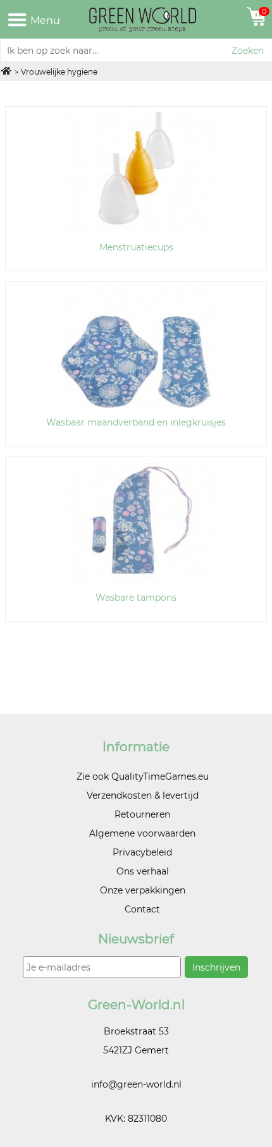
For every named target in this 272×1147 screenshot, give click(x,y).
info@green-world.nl (136, 1084)
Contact (142, 909)
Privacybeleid (142, 852)
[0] (249, 22)
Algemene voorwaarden (142, 833)
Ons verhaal (142, 871)
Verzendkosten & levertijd (143, 795)
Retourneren (142, 814)
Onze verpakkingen (142, 890)
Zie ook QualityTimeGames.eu (143, 776)
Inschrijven (216, 967)
